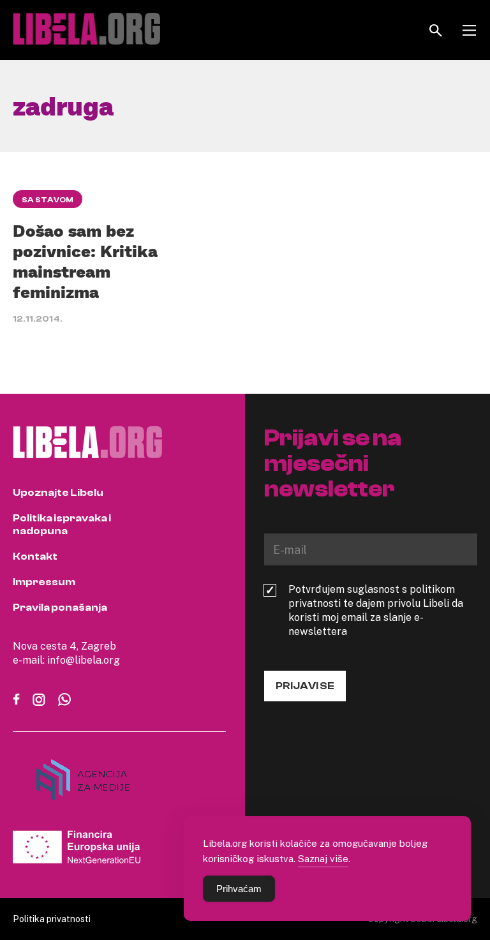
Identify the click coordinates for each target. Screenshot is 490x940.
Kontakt (35, 556)
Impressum (44, 582)
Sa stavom (47, 199)
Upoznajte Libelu (58, 492)
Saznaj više (323, 858)
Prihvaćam (239, 888)
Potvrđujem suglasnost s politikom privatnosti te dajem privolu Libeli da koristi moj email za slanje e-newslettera (375, 610)
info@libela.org (83, 659)
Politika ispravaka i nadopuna (62, 524)
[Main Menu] (469, 30)
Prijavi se (305, 686)
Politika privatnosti (52, 918)
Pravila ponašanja (60, 607)
